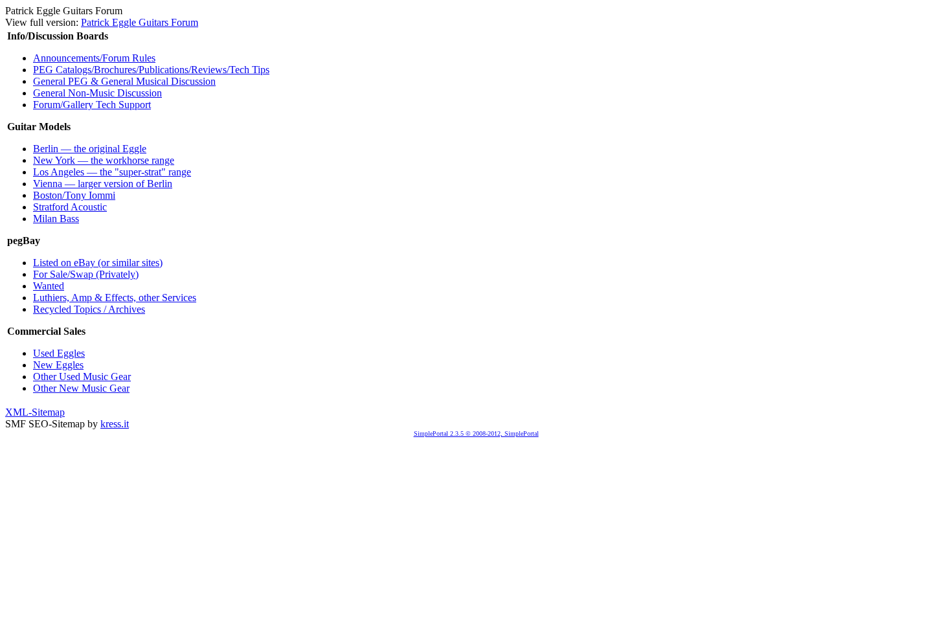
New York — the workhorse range (103, 160)
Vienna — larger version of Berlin (102, 183)
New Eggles (58, 364)
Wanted (48, 285)
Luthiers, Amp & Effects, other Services (114, 297)
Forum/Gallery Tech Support (92, 104)
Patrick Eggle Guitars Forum (139, 22)
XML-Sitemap (35, 412)
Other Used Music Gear (82, 376)
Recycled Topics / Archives (89, 309)
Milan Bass (56, 218)
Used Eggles (59, 353)
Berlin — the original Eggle (89, 148)
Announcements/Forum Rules (94, 57)
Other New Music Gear (81, 388)
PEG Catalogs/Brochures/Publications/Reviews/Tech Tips (151, 69)
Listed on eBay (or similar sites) (98, 262)
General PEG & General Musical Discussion (124, 81)
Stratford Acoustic (70, 206)
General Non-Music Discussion (97, 92)
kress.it (114, 423)
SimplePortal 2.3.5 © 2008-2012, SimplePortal (476, 433)
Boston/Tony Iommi (74, 195)
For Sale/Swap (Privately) (86, 274)
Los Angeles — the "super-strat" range (112, 171)
